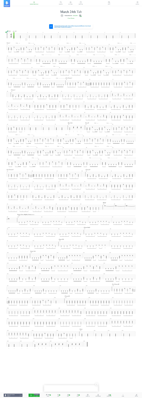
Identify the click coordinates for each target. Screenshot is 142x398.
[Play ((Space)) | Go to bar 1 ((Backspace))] (31, 395)
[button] (7, 32)
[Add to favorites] (62, 15)
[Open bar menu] (26, 39)
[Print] (80, 15)
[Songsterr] (7, 3)
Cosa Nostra (71, 18)
